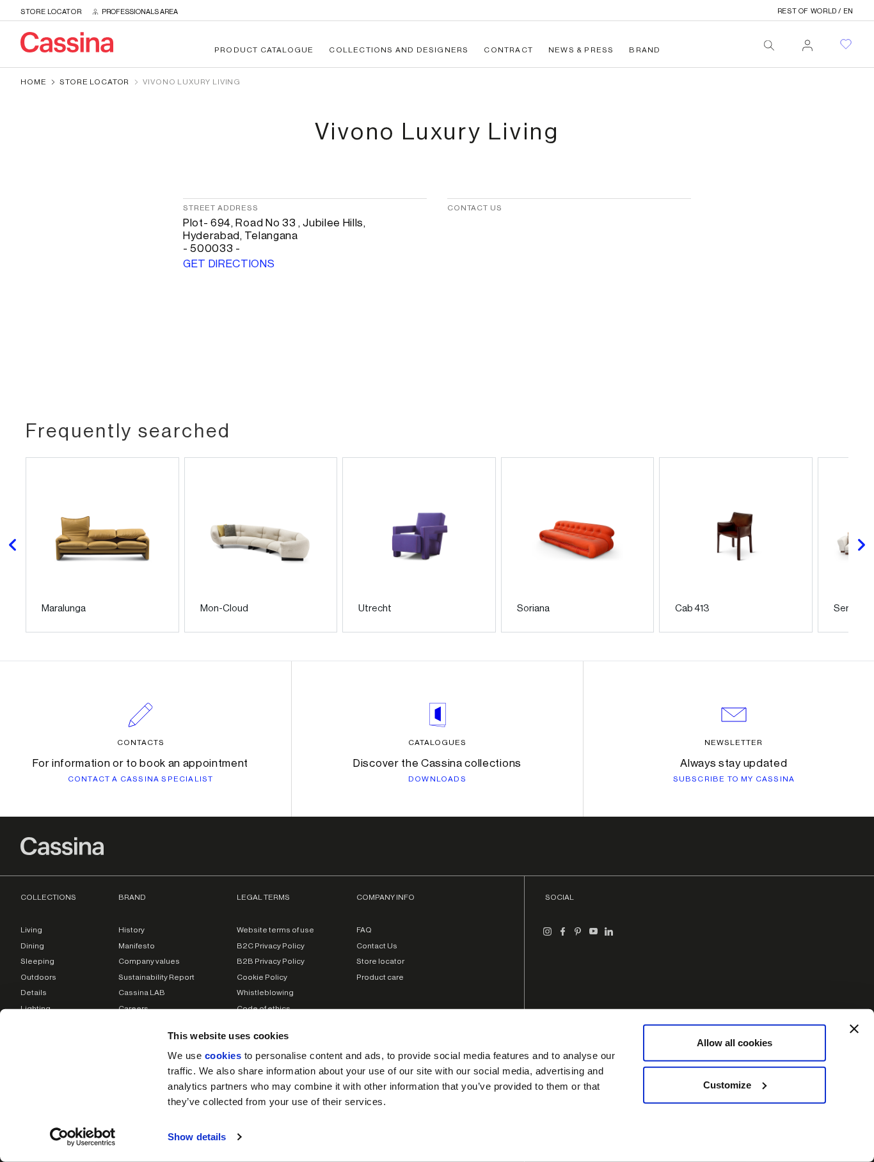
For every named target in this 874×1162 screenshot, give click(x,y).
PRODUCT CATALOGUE (264, 50)
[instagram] (547, 936)
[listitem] (102, 544)
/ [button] (815, 11)
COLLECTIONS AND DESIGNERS (398, 50)
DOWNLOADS (437, 779)
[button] (13, 545)
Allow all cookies (734, 1042)
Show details (197, 1136)
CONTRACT (508, 50)
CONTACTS (140, 742)
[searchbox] (769, 45)
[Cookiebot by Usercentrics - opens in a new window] (83, 1137)
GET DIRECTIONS (229, 263)
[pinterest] (578, 936)
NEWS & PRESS (581, 50)
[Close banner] (854, 1029)
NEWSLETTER (733, 742)
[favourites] (846, 44)
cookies (223, 1055)
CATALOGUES (437, 742)
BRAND (644, 50)
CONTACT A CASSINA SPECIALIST (141, 779)
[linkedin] (609, 936)
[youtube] (593, 936)
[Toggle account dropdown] (807, 41)
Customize (727, 1084)
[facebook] (563, 936)
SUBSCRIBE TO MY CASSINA (734, 779)
